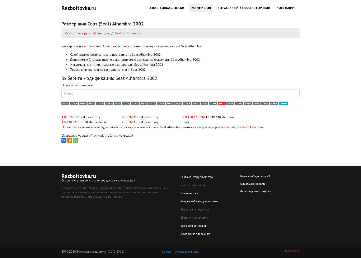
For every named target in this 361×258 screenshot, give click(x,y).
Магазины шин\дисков (194, 209)
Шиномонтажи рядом (194, 217)
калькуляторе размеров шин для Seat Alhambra (229, 127)
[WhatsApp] (75, 140)
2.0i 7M (140, 122)
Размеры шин (189, 193)
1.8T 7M (80, 117)
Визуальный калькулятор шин (243, 8)
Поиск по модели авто (77, 85)
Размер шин (201, 8)
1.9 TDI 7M (84, 122)
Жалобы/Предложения (195, 234)
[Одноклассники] (69, 140)
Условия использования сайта (180, 251)
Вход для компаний (193, 226)
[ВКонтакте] (63, 140)
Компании (286, 8)
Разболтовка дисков (165, 8)
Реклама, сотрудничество (196, 177)
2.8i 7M (140, 117)
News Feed (292, 251)
